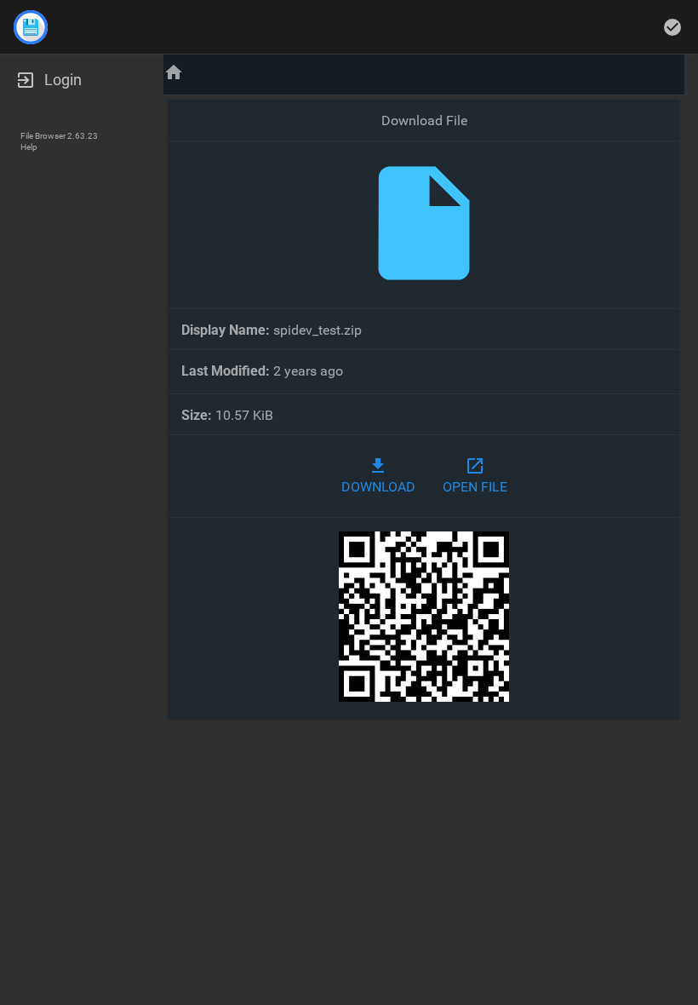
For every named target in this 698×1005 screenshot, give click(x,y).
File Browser (43, 136)
